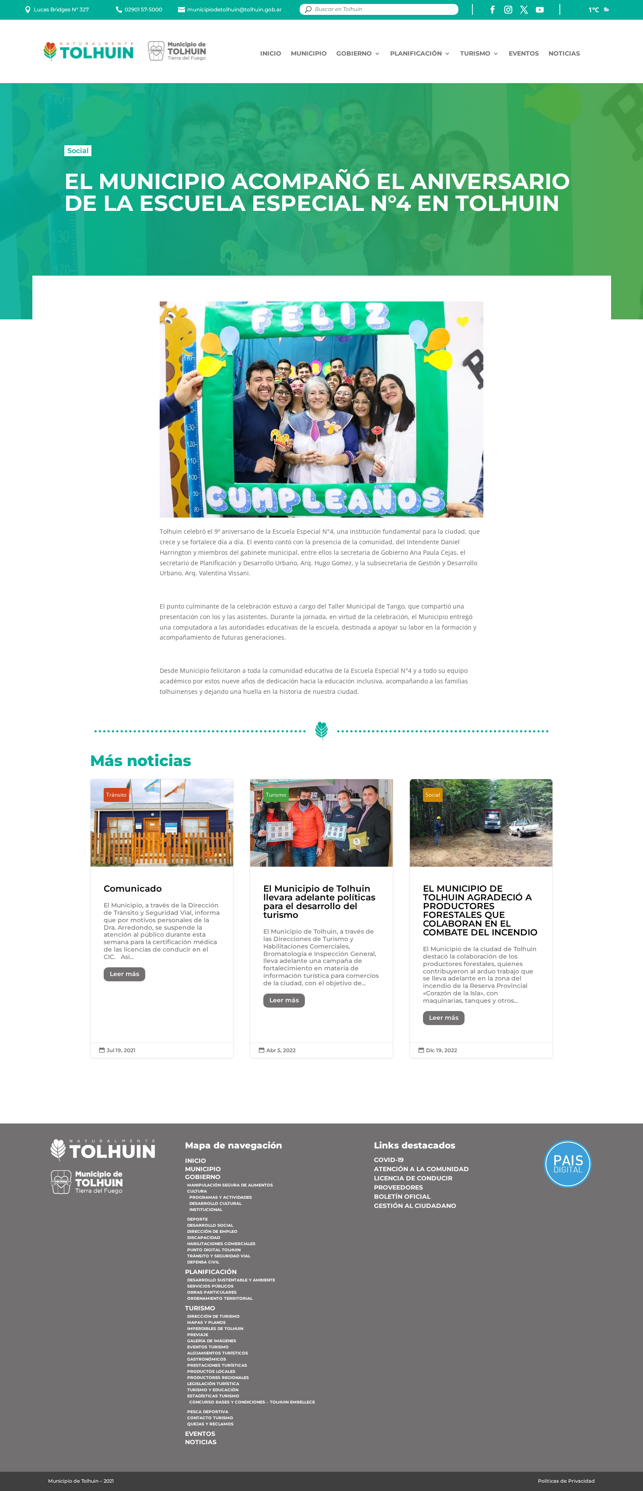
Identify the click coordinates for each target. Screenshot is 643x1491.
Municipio (309, 53)
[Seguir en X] (524, 10)
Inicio (270, 53)
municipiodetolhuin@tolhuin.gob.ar (234, 9)
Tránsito (116, 794)
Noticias (564, 53)
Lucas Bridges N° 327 (61, 9)
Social (78, 150)
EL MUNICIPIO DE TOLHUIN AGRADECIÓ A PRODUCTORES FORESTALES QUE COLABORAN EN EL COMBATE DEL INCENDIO (481, 918)
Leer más (124, 974)
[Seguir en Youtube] (540, 10)
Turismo (475, 53)
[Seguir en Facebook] (492, 10)
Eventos (524, 53)
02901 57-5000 (143, 9)
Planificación (416, 53)
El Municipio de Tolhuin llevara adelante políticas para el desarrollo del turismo (321, 918)
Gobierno (354, 53)
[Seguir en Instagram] (508, 10)
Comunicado (162, 918)
